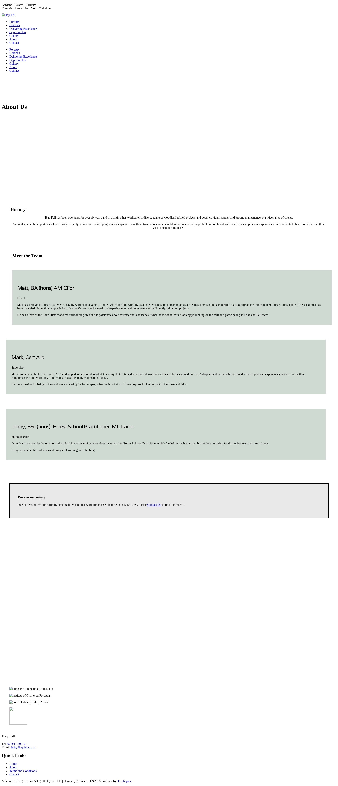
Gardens (14, 25)
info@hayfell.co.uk (23, 747)
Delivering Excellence (23, 28)
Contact (14, 42)
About (13, 39)
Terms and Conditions (23, 770)
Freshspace (125, 781)
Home (13, 763)
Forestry (14, 21)
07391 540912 (16, 743)
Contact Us (154, 504)
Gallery (14, 35)
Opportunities (17, 32)
